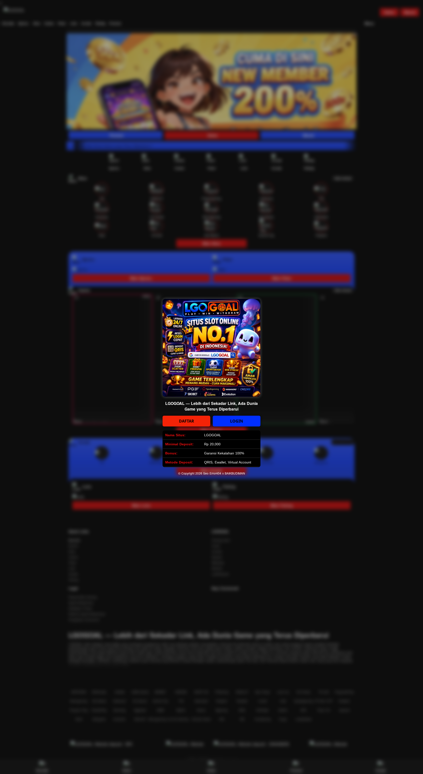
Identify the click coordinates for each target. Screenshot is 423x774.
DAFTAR (186, 421)
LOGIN (236, 421)
